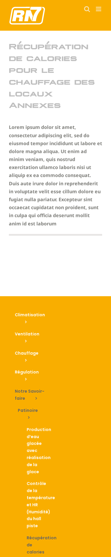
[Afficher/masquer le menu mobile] (99, 9)
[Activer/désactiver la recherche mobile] (87, 9)
